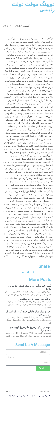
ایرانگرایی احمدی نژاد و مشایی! (35, 298)
